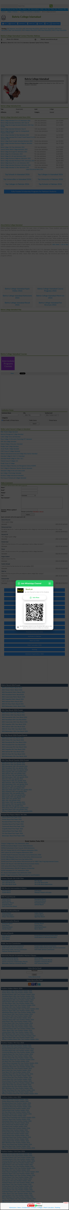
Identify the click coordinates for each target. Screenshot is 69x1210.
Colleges (39, 1207)
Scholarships (26, 1207)
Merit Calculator (49, 1207)
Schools (33, 1207)
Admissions (12, 1207)
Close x (66, 1202)
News (19, 1207)
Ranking (57, 1207)
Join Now (36, 597)
